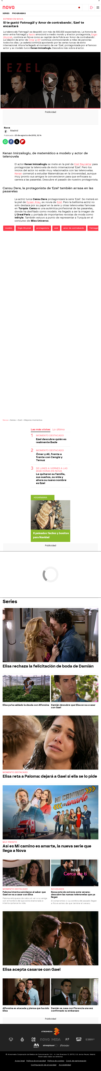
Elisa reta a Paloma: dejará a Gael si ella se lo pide (50, 776)
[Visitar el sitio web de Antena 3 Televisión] (11, 1039)
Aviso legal (20, 1061)
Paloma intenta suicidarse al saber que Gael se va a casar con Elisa (24, 893)
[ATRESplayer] (91, 7)
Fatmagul (93, 228)
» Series (12, 420)
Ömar (32, 40)
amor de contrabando (73, 228)
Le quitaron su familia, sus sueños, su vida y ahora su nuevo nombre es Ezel (51, 479)
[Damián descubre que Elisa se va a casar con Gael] (74, 688)
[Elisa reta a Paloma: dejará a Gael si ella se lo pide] (50, 742)
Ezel (59, 202)
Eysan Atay (33, 202)
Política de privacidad (36, 1061)
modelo (8, 228)
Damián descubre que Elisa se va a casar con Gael (73, 706)
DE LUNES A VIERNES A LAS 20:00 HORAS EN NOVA (51, 469)
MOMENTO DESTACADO (50, 435)
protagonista (42, 228)
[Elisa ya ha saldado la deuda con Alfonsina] (26, 688)
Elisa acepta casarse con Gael (31, 969)
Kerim (32, 34)
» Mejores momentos (32, 420)
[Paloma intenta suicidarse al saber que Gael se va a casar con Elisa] (26, 873)
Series (6, 13)
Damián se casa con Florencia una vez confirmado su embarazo (72, 1009)
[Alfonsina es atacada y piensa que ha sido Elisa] (26, 992)
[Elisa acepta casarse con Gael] (50, 938)
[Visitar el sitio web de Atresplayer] (50, 1046)
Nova (5, 420)
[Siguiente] (99, 0)
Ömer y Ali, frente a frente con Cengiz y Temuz (49, 457)
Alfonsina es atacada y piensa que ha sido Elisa (26, 1009)
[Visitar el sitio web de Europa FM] (90, 1039)
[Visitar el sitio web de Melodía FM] (36, 1046)
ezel (56, 228)
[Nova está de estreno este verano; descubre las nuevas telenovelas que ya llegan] (74, 873)
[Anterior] (2, 0)
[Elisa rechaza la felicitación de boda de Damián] (50, 635)
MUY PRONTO (10, 842)
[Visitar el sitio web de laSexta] (22, 1039)
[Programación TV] (85, 7)
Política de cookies (55, 1061)
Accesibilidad (65, 1065)
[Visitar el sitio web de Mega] (56, 1039)
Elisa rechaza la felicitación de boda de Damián (48, 666)
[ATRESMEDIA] (50, 1031)
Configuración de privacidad (43, 1065)
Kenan (18, 173)
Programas (19, 13)
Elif (39, 40)
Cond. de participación (76, 1061)
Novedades (57, 889)
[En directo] (79, 7)
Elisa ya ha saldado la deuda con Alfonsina (26, 705)
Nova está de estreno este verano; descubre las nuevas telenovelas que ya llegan (73, 894)
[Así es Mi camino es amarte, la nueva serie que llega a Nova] (50, 812)
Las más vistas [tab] (40, 429)
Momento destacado (15, 772)
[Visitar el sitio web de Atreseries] (67, 1039)
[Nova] (14, 7)
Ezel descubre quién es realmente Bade (51, 441)
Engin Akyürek (24, 228)
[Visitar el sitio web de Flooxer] (64, 1046)
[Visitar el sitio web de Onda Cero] (78, 1039)
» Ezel (19, 420)
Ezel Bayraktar (83, 164)
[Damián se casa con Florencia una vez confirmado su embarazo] (74, 992)
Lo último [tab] (58, 429)
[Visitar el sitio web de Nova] (44, 1039)
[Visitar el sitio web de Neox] (33, 1039)
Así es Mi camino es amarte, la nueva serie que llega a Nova (47, 848)
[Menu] (98, 7)
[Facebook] (5, 131)
